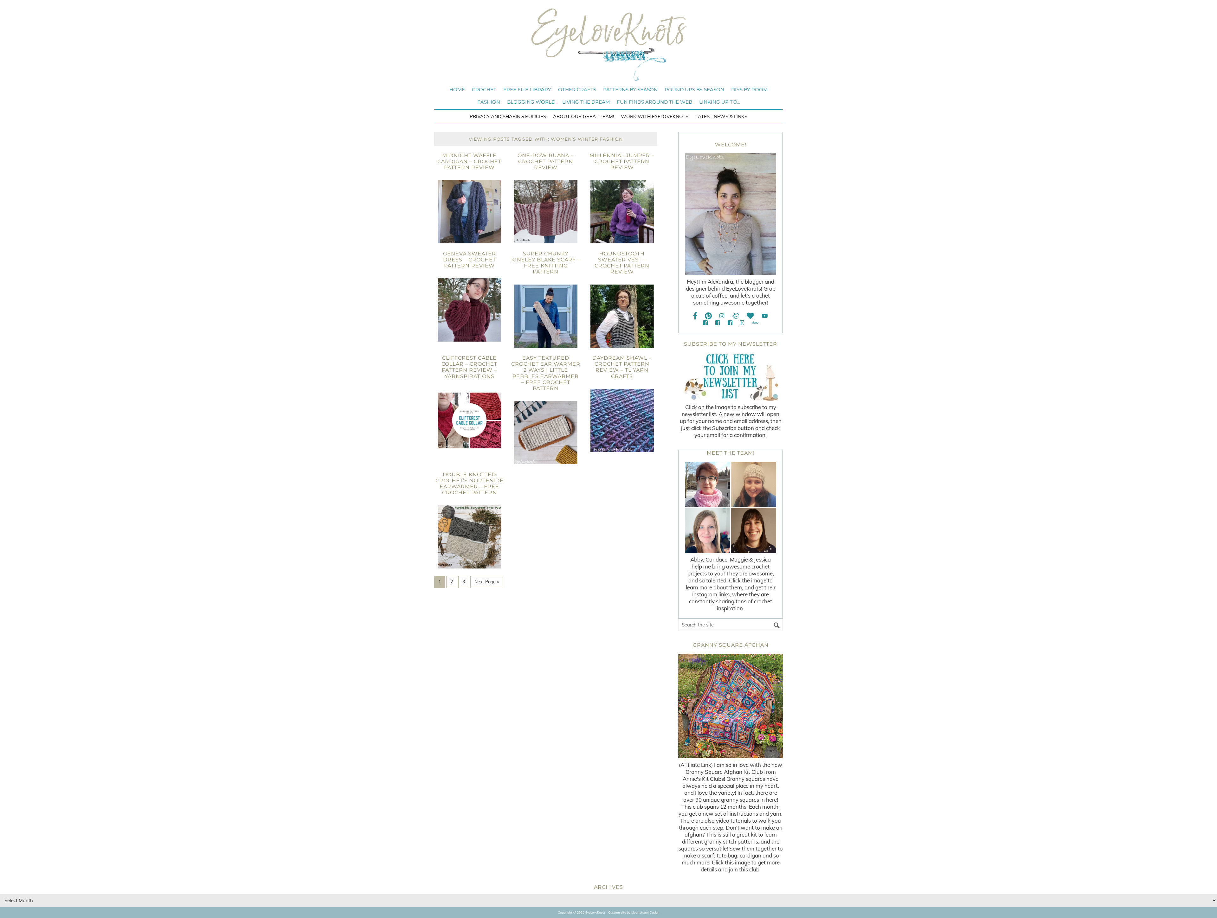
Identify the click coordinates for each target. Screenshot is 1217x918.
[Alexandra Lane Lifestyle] (730, 322)
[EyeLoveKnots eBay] (755, 322)
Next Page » (486, 582)
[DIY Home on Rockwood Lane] (717, 322)
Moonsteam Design (645, 912)
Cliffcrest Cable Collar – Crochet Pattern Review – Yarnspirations (469, 367)
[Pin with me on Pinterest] (708, 315)
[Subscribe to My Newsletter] (730, 377)
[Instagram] (721, 315)
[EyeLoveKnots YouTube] (765, 315)
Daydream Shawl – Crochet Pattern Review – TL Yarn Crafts (622, 367)
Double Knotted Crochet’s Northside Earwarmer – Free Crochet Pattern (469, 484)
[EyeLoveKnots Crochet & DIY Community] (705, 322)
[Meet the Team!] (730, 507)
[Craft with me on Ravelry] (735, 315)
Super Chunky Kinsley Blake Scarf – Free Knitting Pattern (545, 263)
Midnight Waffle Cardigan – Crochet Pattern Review (469, 161)
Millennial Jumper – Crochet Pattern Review (621, 161)
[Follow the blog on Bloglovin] (750, 315)
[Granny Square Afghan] (730, 706)
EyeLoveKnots (608, 44)
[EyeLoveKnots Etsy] (742, 322)
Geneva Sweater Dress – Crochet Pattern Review (469, 260)
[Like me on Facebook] (695, 315)
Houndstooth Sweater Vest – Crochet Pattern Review (622, 263)
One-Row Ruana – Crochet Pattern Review (546, 161)
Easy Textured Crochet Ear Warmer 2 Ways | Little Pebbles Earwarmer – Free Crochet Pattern (545, 373)
